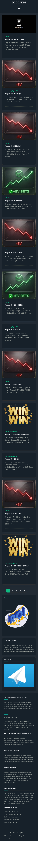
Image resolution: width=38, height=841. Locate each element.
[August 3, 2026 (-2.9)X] (19, 493)
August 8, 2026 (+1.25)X (14, 305)
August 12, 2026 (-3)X (13, 94)
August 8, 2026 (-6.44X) (13, 330)
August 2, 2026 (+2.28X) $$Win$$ (17, 566)
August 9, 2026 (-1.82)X (13, 253)
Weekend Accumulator (11, 836)
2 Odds (7, 36)
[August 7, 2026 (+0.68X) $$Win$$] (19, 415)
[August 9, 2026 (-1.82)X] (19, 233)
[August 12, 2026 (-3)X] (19, 74)
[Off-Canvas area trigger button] (3, 9)
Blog (20, 836)
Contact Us (14, 811)
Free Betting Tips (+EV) (11, 91)
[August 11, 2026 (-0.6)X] (19, 126)
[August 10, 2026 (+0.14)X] (19, 181)
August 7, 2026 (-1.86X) (13, 384)
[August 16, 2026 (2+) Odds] (19, 24)
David (6, 822)
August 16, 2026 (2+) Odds (14, 39)
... (18, 50)
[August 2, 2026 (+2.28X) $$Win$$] (19, 547)
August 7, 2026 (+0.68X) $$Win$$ (17, 434)
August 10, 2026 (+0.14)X (14, 201)
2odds (6, 811)
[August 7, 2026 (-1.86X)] (19, 364)
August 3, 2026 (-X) (12, 459)
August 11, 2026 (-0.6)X (13, 146)
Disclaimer (26, 836)
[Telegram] (19, 9)
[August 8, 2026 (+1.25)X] (19, 285)
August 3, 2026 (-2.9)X (13, 513)
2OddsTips (19, 2)
